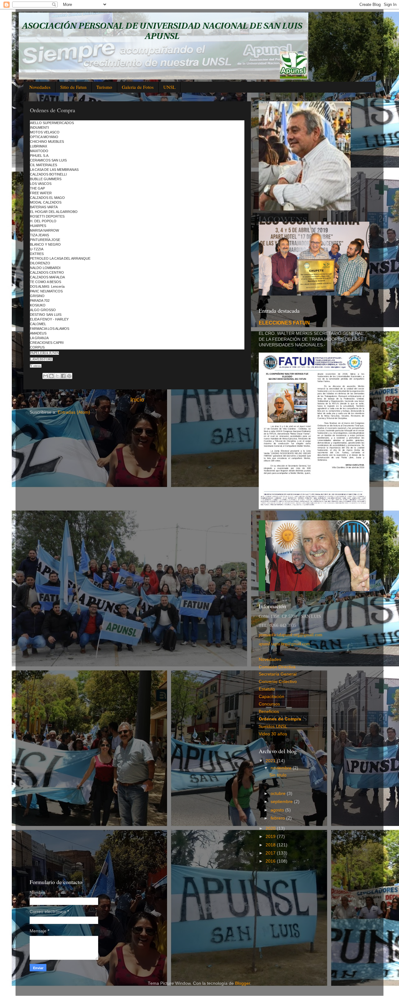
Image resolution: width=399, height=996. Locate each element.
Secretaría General (277, 674)
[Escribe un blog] (51, 376)
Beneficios (269, 711)
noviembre (282, 768)
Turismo (104, 87)
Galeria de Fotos (138, 87)
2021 (271, 760)
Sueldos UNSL (273, 726)
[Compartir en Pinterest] (69, 376)
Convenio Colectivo (278, 681)
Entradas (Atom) (74, 412)
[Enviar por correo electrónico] (45, 376)
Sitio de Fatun (73, 87)
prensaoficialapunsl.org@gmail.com (290, 635)
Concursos (269, 704)
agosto (278, 810)
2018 (271, 845)
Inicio (137, 399)
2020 (271, 828)
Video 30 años (273, 734)
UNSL (169, 87)
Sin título (277, 775)
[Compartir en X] (57, 376)
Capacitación (271, 696)
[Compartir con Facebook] (63, 376)
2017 (271, 853)
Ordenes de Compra (280, 719)
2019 (271, 836)
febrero (278, 818)
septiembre (282, 801)
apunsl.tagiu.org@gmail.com (284, 644)
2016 (271, 861)
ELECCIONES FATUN (284, 322)
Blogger (242, 983)
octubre (279, 793)
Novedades (39, 87)
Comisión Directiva (277, 667)
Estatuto (267, 689)
